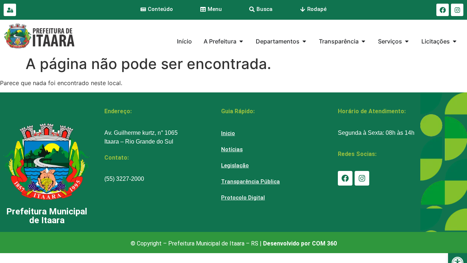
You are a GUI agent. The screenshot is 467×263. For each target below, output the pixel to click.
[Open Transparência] (363, 41)
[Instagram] (457, 10)
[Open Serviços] (407, 41)
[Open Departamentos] (304, 41)
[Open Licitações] (455, 41)
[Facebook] (442, 10)
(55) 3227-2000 (124, 179)
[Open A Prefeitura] (241, 41)
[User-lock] (10, 10)
